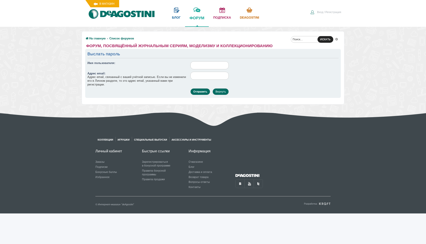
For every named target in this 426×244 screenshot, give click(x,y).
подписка (222, 17)
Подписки (101, 166)
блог (176, 17)
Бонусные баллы (106, 172)
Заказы (100, 161)
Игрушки (124, 139)
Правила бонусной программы (154, 172)
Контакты (195, 187)
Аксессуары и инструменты (191, 139)
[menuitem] (325, 12)
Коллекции (105, 139)
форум (196, 18)
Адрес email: (96, 73)
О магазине (196, 161)
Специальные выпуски (150, 139)
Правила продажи (153, 179)
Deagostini (249, 17)
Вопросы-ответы (199, 182)
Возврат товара (199, 177)
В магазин (106, 3)
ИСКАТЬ (325, 39)
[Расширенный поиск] (336, 39)
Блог (191, 166)
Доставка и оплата (200, 172)
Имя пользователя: (101, 63)
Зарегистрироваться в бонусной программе (156, 163)
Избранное (102, 177)
